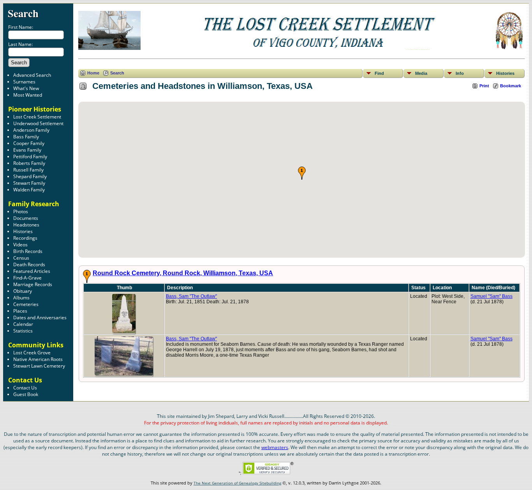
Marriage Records (32, 284)
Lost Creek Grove (32, 352)
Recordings (25, 238)
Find (379, 73)
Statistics (23, 330)
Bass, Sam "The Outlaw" (191, 296)
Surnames (24, 81)
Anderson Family (31, 130)
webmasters (274, 447)
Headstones (26, 224)
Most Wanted (27, 95)
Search (23, 13)
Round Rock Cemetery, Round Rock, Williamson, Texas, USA (183, 273)
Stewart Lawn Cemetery (39, 366)
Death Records (29, 264)
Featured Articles (31, 271)
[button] (302, 173)
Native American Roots (38, 359)
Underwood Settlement (38, 123)
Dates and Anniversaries (40, 317)
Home (93, 73)
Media (421, 73)
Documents (25, 218)
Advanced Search (32, 75)
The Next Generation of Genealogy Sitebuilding (237, 483)
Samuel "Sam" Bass (491, 296)
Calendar (23, 324)
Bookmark (510, 85)
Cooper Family (28, 143)
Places (20, 311)
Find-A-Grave (27, 277)
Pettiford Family (30, 156)
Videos (20, 244)
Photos (20, 211)
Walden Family (29, 189)
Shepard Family (30, 176)
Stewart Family (29, 183)
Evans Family (27, 150)
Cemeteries (26, 304)
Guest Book (25, 394)
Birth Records (27, 251)
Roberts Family (29, 163)
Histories (23, 231)
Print (484, 85)
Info (460, 73)
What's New (26, 88)
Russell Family (28, 169)
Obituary (22, 291)
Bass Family (26, 136)
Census (21, 258)
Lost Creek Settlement (37, 116)
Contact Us (25, 387)
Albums (21, 297)
